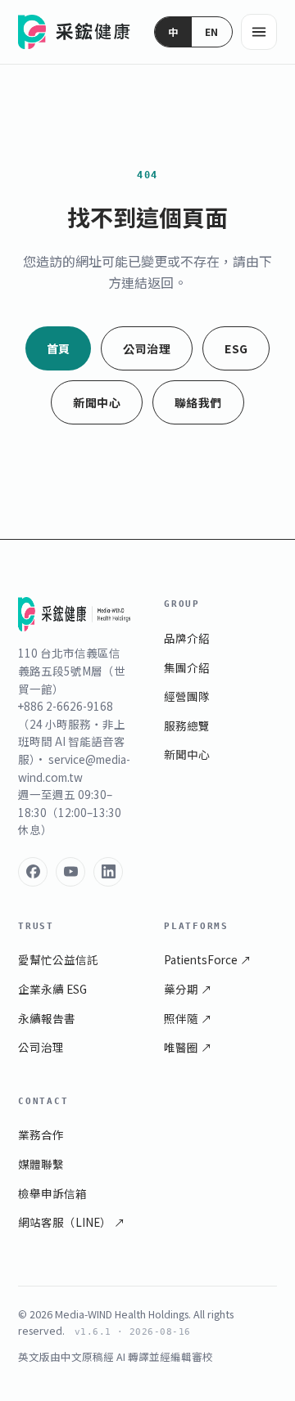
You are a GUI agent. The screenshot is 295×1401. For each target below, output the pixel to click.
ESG (236, 348)
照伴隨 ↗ (188, 1018)
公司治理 (146, 348)
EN (212, 31)
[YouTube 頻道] (70, 872)
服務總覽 (187, 725)
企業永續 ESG (52, 989)
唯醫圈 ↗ (188, 1047)
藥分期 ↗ (188, 989)
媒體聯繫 (41, 1164)
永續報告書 (46, 1018)
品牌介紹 (187, 638)
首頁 (58, 348)
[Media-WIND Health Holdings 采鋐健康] (75, 32)
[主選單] (259, 32)
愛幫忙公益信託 (58, 959)
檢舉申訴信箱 (52, 1193)
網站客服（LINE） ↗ (71, 1222)
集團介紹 (187, 667)
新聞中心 (96, 402)
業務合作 (41, 1134)
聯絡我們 (198, 402)
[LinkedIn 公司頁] (108, 872)
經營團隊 (187, 696)
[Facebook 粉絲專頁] (33, 872)
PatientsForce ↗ (208, 959)
